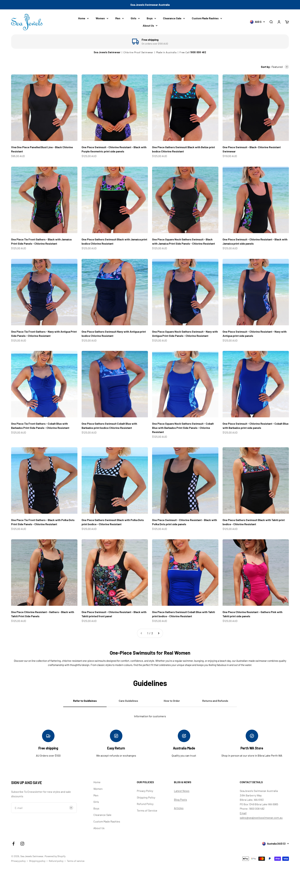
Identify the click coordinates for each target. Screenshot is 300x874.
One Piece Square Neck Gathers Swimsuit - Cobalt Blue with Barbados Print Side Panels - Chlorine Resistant (183, 428)
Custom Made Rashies (205, 18)
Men (117, 18)
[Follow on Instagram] (22, 843)
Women (100, 18)
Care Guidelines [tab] (128, 700)
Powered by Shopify (55, 856)
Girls (133, 18)
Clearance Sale (172, 18)
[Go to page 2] (158, 633)
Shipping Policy (146, 797)
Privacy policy (18, 860)
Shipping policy (37, 860)
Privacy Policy (145, 790)
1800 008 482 (198, 52)
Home (81, 18)
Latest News (181, 790)
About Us (148, 25)
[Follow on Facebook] (13, 843)
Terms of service (75, 860)
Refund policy (56, 860)
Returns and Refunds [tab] (215, 700)
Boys (150, 18)
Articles (179, 808)
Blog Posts (180, 799)
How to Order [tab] (172, 700)
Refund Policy (145, 803)
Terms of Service (147, 810)
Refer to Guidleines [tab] (85, 700)
